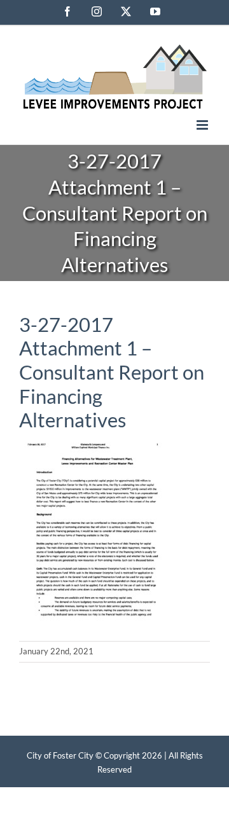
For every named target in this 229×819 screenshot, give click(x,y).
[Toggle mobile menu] (203, 125)
